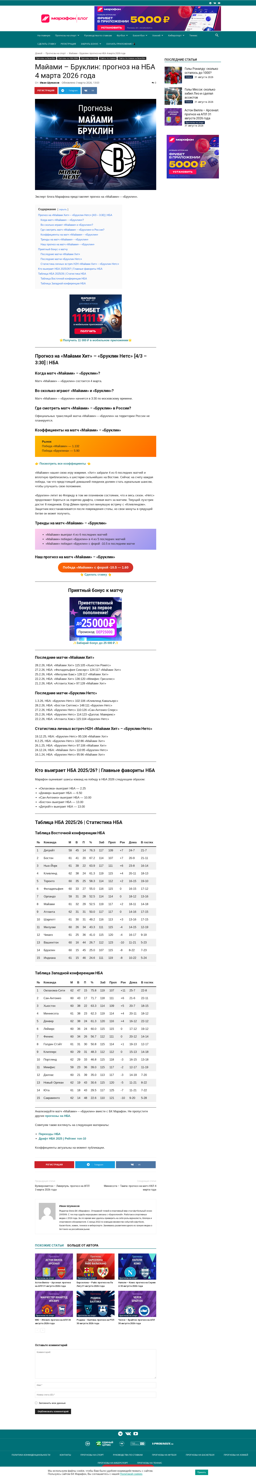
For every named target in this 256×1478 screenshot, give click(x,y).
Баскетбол (139, 35)
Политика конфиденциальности (31, 1455)
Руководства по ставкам (98, 35)
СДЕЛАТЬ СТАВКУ (46, 43)
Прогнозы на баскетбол (45, 58)
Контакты (65, 1455)
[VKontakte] (215, 3)
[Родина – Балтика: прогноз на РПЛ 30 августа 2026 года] (96, 1304)
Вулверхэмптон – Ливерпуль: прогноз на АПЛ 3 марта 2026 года (62, 1187)
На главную (43, 35)
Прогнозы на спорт (65, 35)
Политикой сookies (131, 1474)
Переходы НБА (49, 1134)
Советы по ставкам (108, 58)
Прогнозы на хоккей (236, 1455)
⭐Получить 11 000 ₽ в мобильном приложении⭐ (95, 340)
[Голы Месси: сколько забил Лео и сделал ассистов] (173, 96)
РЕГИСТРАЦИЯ (68, 43)
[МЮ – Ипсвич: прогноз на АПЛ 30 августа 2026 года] (54, 1304)
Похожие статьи (49, 1245)
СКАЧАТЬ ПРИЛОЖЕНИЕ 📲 (120, 43)
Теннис (193, 35)
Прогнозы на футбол (164, 1455)
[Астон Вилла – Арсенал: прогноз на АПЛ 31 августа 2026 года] (54, 1266)
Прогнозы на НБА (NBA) (68, 58)
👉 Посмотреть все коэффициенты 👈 (63, 463)
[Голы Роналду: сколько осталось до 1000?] (173, 75)
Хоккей (156, 35)
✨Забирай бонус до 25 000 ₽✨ (95, 643)
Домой (38, 53)
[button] (217, 35)
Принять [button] (201, 1472)
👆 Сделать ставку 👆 (95, 574)
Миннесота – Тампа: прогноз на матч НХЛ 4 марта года (130, 1187)
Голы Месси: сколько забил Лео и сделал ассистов (200, 93)
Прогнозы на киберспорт (113, 1463)
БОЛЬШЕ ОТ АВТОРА (82, 1245)
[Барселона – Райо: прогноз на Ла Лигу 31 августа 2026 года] (96, 1266)
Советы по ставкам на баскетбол (132, 58)
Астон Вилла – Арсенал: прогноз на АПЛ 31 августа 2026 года (202, 114)
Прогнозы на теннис (149, 1463)
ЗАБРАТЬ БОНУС (89, 43)
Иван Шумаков (49, 82)
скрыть (63, 209)
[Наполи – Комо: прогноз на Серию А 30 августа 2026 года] (137, 1266)
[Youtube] (219, 3)
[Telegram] (210, 3)
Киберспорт (175, 35)
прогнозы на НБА (57, 1116)
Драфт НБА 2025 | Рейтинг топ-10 (62, 1138)
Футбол (121, 35)
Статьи (189, 77)
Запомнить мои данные (52, 1403)
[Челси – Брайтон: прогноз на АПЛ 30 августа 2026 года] (137, 1304)
